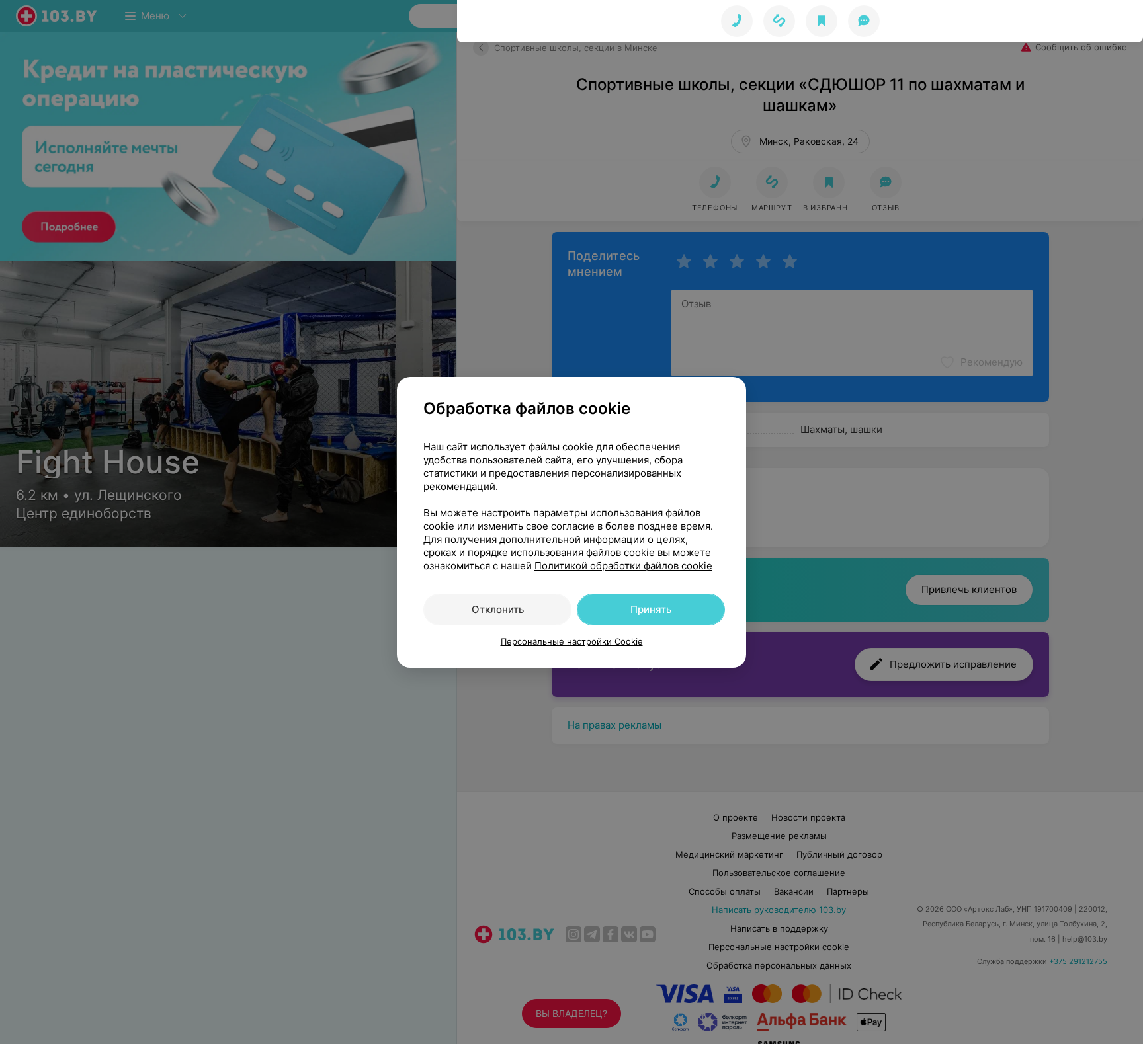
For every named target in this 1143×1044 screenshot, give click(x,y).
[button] (779, 21)
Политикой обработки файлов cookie (623, 565)
